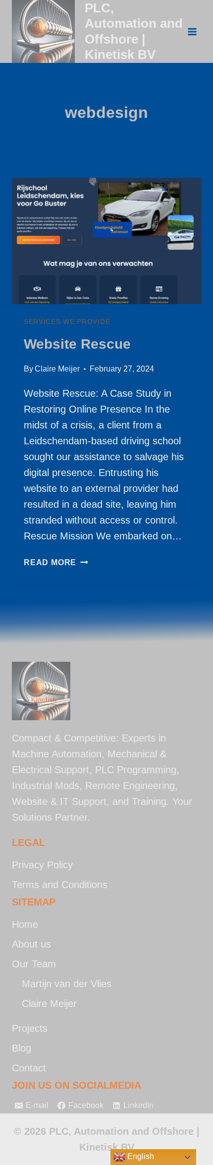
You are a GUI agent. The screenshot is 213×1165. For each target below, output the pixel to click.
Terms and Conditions (59, 884)
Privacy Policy (42, 864)
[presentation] (106, 241)
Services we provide (67, 321)
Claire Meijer (57, 369)
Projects (30, 1028)
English (139, 1156)
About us (31, 944)
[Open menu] (192, 31)
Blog (21, 1048)
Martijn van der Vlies (66, 983)
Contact (29, 1067)
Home (25, 924)
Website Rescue (77, 344)
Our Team (34, 963)
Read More (56, 562)
